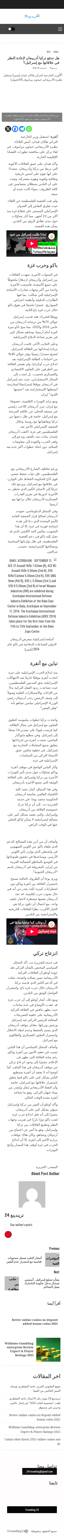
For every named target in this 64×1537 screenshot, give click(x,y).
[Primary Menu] (60, 29)
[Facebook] (15, 129)
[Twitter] (34, 1503)
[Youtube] (41, 1503)
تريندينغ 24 (53, 68)
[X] (8, 129)
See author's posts (21, 1224)
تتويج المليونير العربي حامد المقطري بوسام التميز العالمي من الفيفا (35, 1388)
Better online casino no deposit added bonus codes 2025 (35, 1322)
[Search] (4, 29)
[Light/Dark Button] (11, 29)
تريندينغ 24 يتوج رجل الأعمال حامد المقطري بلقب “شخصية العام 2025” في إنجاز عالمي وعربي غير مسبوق (34, 1402)
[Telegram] (22, 129)
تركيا (48, 51)
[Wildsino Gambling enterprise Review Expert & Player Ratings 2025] (48, 1350)
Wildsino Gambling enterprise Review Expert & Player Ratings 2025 (19, 1349)
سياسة (56, 51)
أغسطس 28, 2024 (39, 68)
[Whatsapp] (29, 129)
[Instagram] (48, 1503)
